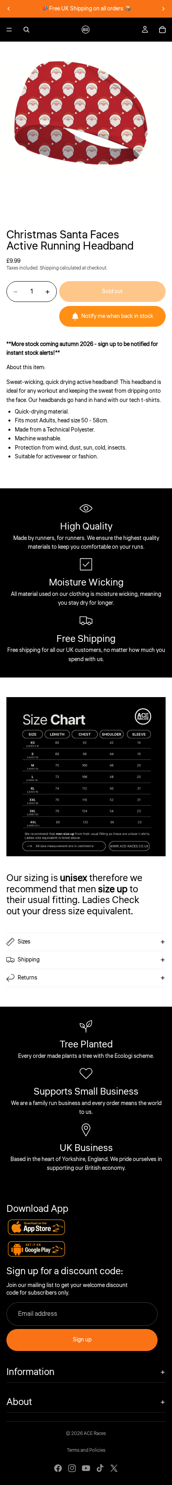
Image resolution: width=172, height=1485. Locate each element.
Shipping (29, 960)
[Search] (26, 29)
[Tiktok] (100, 1468)
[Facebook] (58, 1468)
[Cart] (162, 29)
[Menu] (9, 29)
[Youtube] (86, 1468)
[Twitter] (114, 1468)
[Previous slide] (9, 9)
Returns (27, 978)
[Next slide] (163, 9)
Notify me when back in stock (117, 316)
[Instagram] (72, 1468)
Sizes (24, 942)
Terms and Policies (86, 1450)
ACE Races (95, 1433)
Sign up (82, 1340)
